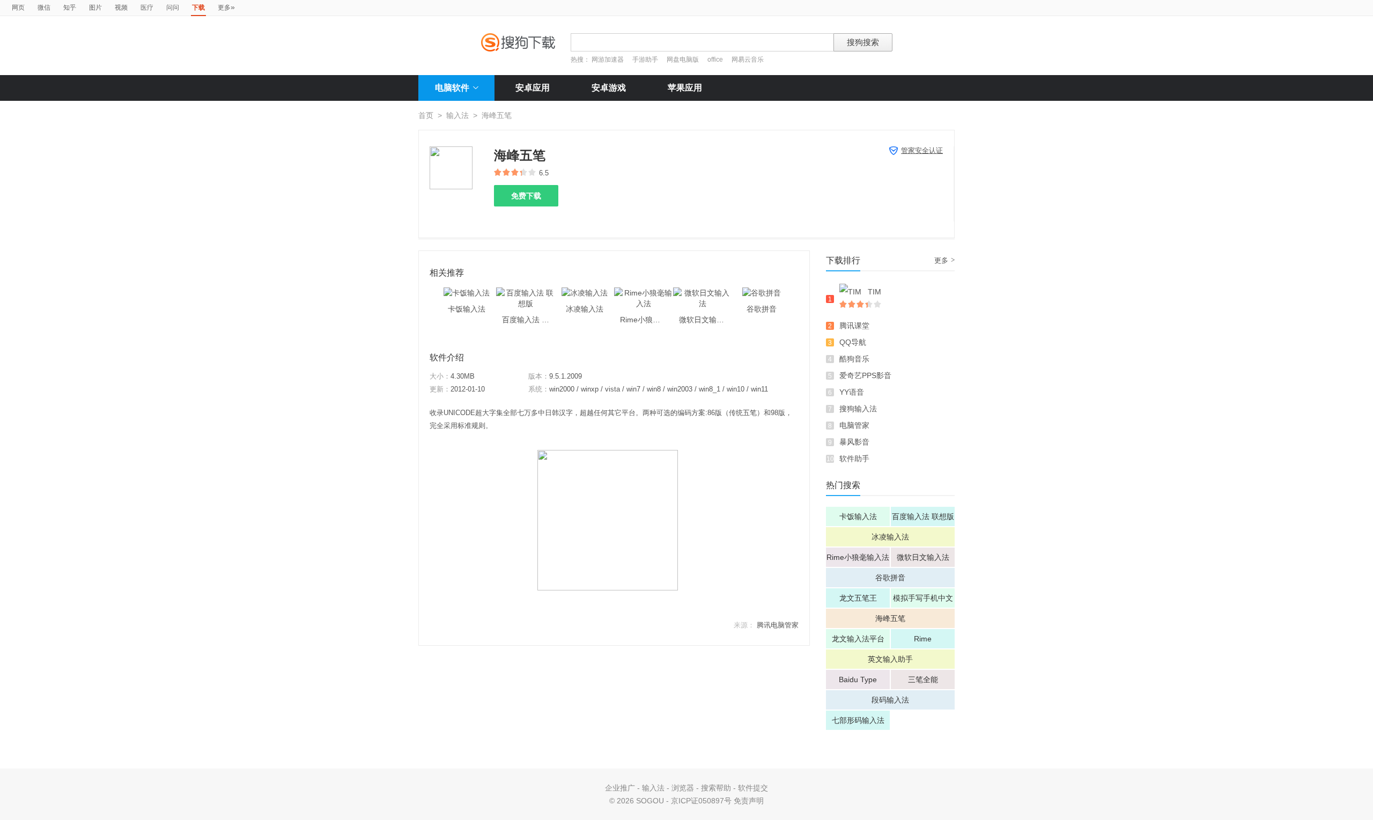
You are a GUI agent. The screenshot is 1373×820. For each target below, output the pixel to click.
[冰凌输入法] (585, 293)
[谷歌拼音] (761, 293)
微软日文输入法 (923, 557)
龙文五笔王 (858, 598)
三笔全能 (923, 679)
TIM (874, 291)
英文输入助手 (890, 659)
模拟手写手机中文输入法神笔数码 (923, 601)
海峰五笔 (890, 618)
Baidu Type (858, 679)
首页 (425, 115)
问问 (172, 7)
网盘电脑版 (683, 59)
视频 (121, 7)
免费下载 (526, 195)
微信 (44, 7)
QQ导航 (852, 342)
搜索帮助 (716, 788)
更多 (226, 7)
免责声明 (749, 800)
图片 (95, 7)
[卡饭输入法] (467, 293)
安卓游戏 (609, 87)
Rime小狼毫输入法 (857, 557)
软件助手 (854, 458)
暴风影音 (854, 442)
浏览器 (682, 788)
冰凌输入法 (890, 537)
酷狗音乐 (854, 358)
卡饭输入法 (858, 516)
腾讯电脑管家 (778, 625)
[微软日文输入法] (702, 293)
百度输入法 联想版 (923, 516)
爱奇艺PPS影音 (865, 375)
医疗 (147, 7)
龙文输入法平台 (858, 638)
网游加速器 (608, 59)
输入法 (457, 115)
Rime (923, 638)
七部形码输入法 (858, 720)
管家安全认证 (922, 150)
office (716, 59)
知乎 (69, 7)
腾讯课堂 (854, 325)
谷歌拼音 (890, 577)
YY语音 (851, 392)
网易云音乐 (748, 59)
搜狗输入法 (858, 408)
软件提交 (753, 788)
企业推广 (620, 788)
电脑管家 (854, 425)
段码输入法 (890, 700)
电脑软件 (452, 87)
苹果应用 (685, 87)
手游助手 (646, 59)
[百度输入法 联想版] (525, 293)
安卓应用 (532, 87)
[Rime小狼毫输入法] (643, 293)
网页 (18, 7)
